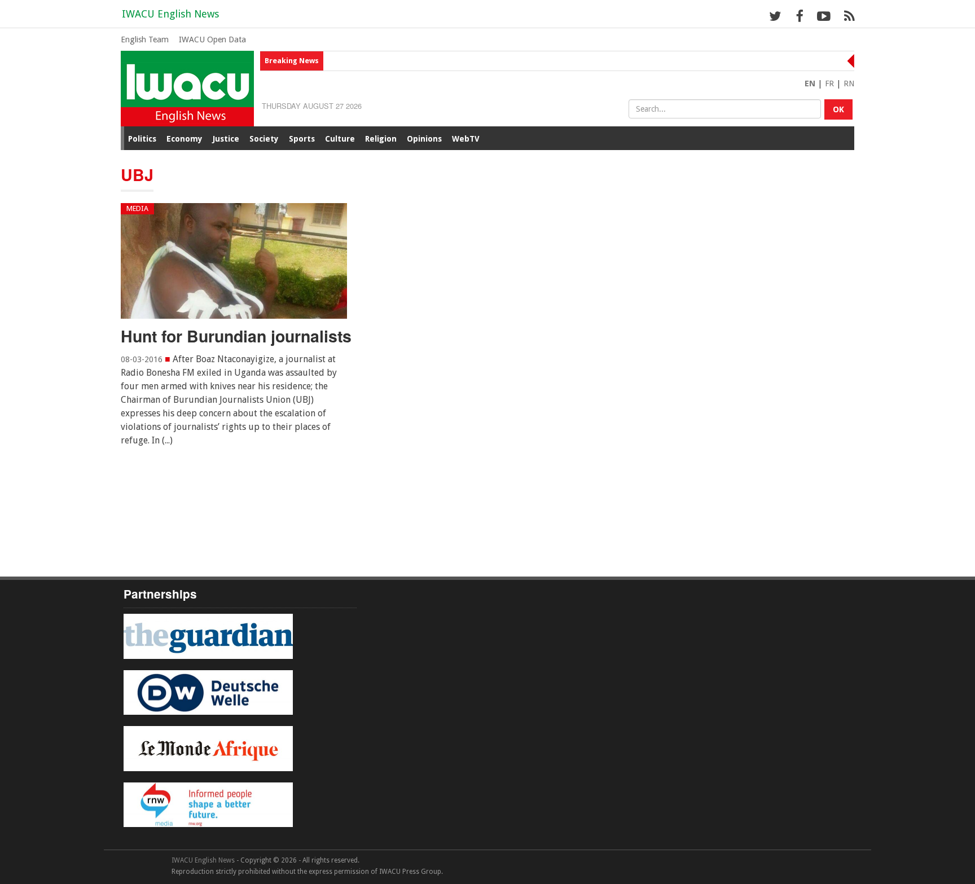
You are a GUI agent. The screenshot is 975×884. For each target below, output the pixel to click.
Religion (381, 138)
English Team (145, 39)
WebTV (466, 138)
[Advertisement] (361, 519)
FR (829, 83)
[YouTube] (823, 15)
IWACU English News (170, 14)
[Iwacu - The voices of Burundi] (187, 87)
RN (849, 83)
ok (838, 109)
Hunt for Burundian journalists (236, 336)
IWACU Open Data (212, 39)
